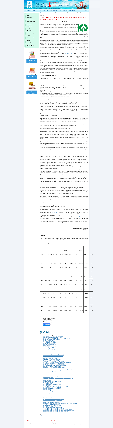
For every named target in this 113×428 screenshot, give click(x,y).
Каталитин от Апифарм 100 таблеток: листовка (52, 347)
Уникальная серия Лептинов (48, 390)
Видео (28, 40)
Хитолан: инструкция (47, 380)
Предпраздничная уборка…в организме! (51, 396)
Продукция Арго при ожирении (49, 392)
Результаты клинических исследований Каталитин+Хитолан (55, 365)
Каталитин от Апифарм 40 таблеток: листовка (52, 349)
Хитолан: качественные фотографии (50, 371)
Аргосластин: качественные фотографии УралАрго (53, 407)
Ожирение (43, 415)
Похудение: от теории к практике (49, 368)
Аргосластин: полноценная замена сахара (51, 406)
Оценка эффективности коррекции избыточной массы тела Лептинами (57, 338)
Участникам (65, 10)
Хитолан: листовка (46, 345)
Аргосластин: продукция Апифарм (49, 344)
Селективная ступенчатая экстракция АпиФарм (52, 381)
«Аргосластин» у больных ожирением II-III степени (53, 356)
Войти (86, 10)
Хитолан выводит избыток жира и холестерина (52, 405)
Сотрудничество (55, 10)
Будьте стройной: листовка (48, 382)
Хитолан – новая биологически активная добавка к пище (54, 364)
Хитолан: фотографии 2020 (48, 340)
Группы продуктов (31, 33)
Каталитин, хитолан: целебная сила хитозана (51, 357)
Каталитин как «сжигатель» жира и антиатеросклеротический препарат (57, 362)
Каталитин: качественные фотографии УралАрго (52, 400)
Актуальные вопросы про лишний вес (50, 379)
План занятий (30, 38)
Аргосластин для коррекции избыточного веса (52, 366)
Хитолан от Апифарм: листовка (49, 348)
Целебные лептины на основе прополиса (51, 374)
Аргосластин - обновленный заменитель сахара (52, 351)
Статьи (28, 35)
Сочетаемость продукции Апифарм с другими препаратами (54, 354)
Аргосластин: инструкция (48, 377)
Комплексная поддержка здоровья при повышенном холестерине (55, 386)
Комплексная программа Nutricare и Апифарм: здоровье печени (55, 411)
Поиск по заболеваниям (30, 18)
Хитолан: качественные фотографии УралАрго (52, 402)
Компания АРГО (30, 10)
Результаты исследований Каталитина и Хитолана (52, 337)
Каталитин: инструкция (47, 383)
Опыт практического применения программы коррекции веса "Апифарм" (57, 369)
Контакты (72, 10)
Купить (32, 56)
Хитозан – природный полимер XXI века (51, 360)
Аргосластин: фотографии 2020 (49, 341)
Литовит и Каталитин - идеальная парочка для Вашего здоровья (55, 376)
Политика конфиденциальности (78, 421)
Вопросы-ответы (31, 45)
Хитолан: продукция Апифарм (49, 343)
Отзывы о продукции (29, 27)
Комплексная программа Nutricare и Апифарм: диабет (53, 408)
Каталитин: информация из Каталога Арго (51, 394)
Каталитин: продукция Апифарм (49, 342)
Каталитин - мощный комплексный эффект (51, 404)
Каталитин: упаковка (47, 385)
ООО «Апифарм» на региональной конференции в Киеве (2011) (55, 373)
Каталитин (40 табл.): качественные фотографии (52, 370)
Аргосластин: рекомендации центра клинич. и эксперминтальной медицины (58, 378)
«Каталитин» (73, 207)
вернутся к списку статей (45, 417)
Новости (29, 15)
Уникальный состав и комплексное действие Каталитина (54, 361)
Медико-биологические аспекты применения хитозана (53, 355)
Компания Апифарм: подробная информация (51, 388)
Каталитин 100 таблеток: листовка (49, 346)
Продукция (29, 24)
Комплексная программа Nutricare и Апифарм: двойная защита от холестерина (58, 410)
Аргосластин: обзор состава (48, 350)
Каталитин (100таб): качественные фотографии (52, 372)
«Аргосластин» (82, 57)
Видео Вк (29, 43)
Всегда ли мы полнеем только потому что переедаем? (53, 399)
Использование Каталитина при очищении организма (53, 363)
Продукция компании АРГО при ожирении (51, 352)
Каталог (39, 10)
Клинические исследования (49, 12)
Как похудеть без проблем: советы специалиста (52, 359)
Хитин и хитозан (46, 398)
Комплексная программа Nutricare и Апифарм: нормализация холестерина (57, 409)
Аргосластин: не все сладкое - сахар (50, 358)
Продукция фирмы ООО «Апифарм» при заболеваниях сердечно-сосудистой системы (60, 403)
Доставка (45, 10)
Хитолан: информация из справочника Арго (51, 339)
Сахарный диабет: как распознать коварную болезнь (53, 336)
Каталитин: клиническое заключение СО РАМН (52, 384)
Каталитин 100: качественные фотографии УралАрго (53, 401)
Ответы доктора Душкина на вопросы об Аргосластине (54, 367)
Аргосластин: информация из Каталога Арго (51, 393)
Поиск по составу (31, 21)
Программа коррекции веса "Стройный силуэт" (52, 387)
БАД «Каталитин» (68, 53)
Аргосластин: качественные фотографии (51, 395)
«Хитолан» (74, 205)
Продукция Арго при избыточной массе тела (51, 391)
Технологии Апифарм (47, 389)
